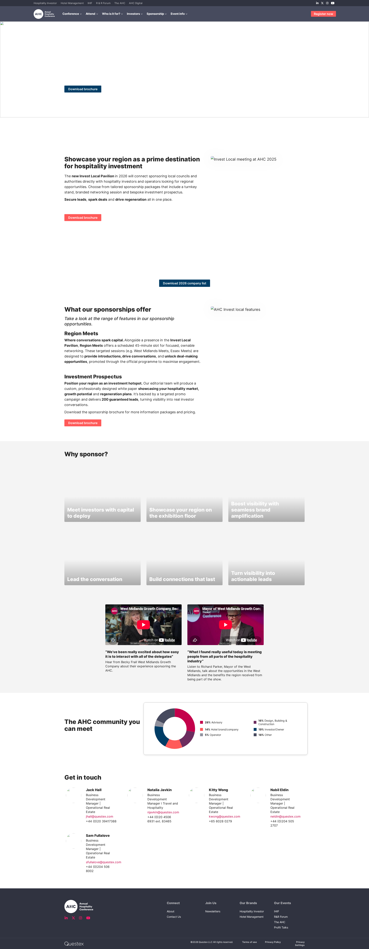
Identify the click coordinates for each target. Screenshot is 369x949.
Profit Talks (281, 927)
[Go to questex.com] (74, 943)
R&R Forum (281, 916)
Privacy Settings (300, 944)
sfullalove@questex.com (103, 862)
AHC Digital (135, 3)
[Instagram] (327, 3)
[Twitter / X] (322, 3)
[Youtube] (332, 3)
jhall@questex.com (99, 816)
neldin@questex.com (285, 816)
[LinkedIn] (317, 3)
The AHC (119, 3)
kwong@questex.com (224, 816)
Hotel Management (72, 3)
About (170, 911)
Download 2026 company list (184, 283)
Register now (323, 14)
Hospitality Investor (45, 3)
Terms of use (249, 942)
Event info (178, 14)
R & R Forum (103, 3)
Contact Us (174, 916)
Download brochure (82, 89)
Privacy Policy (273, 942)
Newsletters (212, 911)
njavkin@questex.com (163, 812)
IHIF (90, 3)
